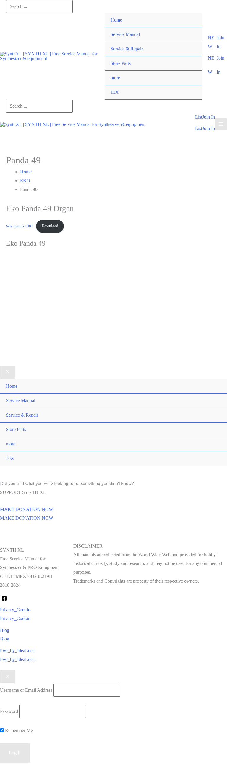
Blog (4, 638)
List (198, 128)
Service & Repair (127, 48)
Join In (208, 128)
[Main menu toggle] (221, 124)
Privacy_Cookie (15, 618)
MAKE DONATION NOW (26, 517)
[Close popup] (7, 677)
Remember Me (18, 730)
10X (115, 92)
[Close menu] (7, 372)
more (115, 77)
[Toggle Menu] (191, 70)
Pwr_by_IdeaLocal (18, 659)
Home (116, 19)
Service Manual (125, 34)
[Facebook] (4, 598)
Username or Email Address (26, 690)
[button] (212, 42)
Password (9, 711)
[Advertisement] (113, 315)
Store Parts (121, 63)
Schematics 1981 (19, 226)
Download (50, 226)
